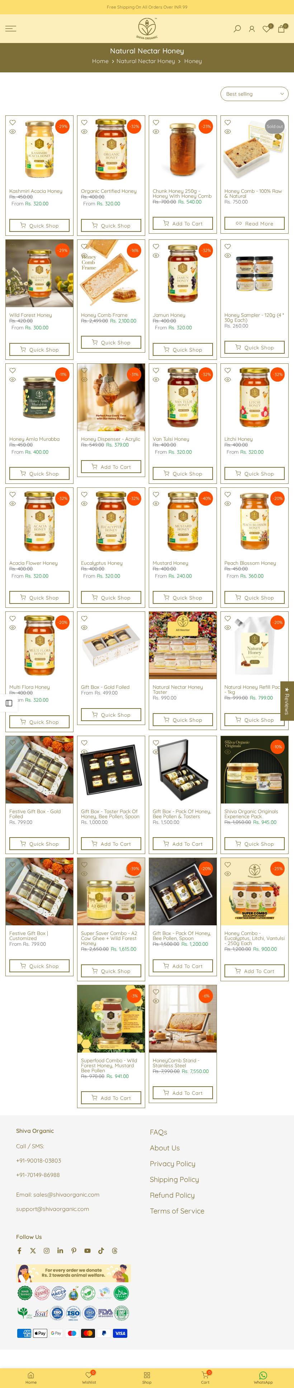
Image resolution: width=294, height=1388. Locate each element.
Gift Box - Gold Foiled (105, 687)
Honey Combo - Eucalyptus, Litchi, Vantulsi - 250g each (254, 938)
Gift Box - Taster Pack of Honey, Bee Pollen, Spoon (110, 814)
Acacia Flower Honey (33, 563)
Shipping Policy (174, 1179)
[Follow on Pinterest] (74, 1250)
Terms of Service (177, 1210)
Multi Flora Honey (29, 687)
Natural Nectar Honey (146, 61)
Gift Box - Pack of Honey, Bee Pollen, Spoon (182, 935)
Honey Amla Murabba (34, 439)
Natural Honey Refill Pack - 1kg (253, 689)
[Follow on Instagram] (46, 1250)
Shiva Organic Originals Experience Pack (251, 814)
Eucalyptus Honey (102, 563)
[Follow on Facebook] (19, 1250)
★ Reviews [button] (287, 701)
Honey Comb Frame (104, 315)
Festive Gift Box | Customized (28, 935)
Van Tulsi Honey (171, 439)
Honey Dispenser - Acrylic (110, 439)
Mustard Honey (170, 563)
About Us (165, 1147)
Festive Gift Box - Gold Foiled (35, 814)
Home (100, 61)
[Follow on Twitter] (33, 1250)
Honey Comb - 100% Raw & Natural (253, 193)
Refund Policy (172, 1195)
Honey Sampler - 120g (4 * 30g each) (254, 317)
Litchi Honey (238, 439)
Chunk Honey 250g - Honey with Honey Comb (182, 193)
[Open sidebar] (9, 703)
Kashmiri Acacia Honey (35, 191)
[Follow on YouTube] (87, 1250)
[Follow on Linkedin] (60, 1250)
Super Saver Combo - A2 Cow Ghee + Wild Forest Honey (109, 938)
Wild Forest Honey (30, 315)
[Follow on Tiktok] (101, 1250)
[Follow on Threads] (115, 1250)
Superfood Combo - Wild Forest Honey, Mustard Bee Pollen (109, 1065)
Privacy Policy (172, 1163)
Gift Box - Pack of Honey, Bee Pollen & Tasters (182, 814)
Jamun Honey (169, 315)
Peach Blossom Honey (250, 563)
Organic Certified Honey (109, 191)
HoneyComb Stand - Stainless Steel (176, 1063)
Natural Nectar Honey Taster (178, 689)
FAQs (158, 1131)
